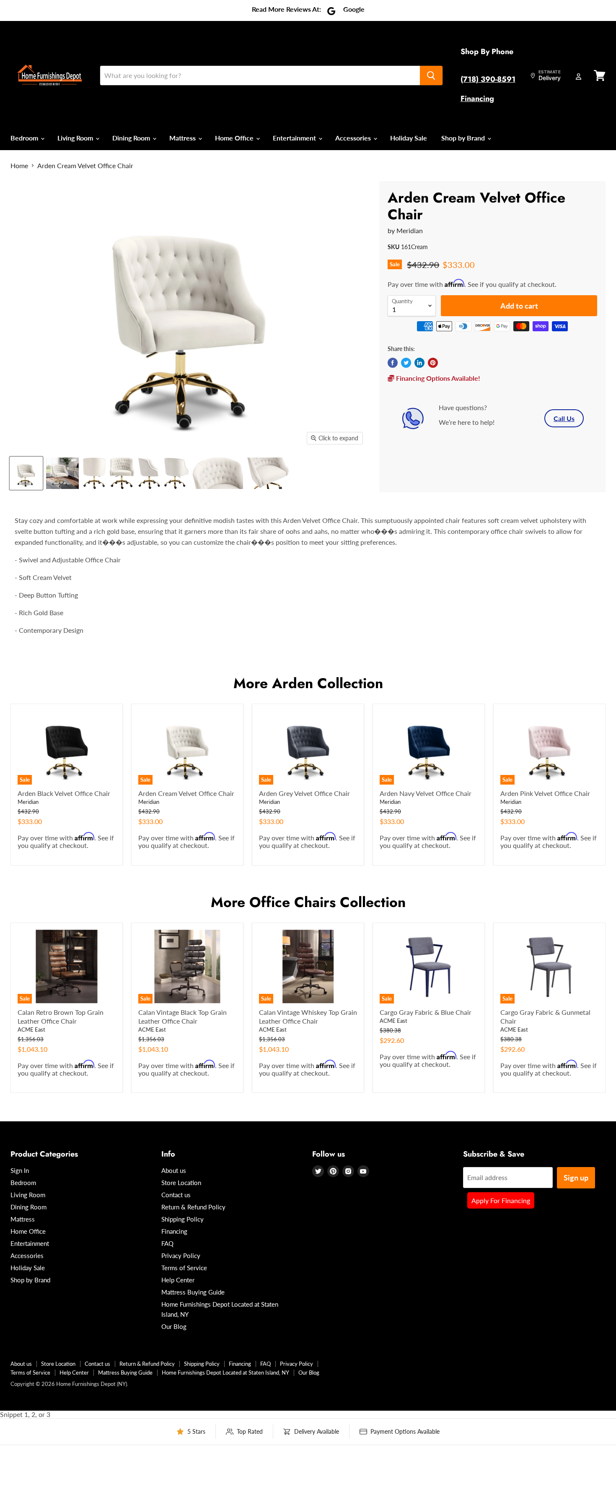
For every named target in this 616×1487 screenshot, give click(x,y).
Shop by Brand (464, 138)
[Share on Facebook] (393, 363)
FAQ (167, 1243)
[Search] (431, 75)
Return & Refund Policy (193, 1207)
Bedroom (25, 138)
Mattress (183, 138)
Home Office (235, 138)
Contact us (176, 1194)
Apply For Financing (500, 1200)
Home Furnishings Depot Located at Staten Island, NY (225, 1372)
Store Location (181, 1182)
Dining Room (132, 138)
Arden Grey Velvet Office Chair (304, 793)
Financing (477, 98)
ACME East (31, 1029)
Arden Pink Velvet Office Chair (545, 793)
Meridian (409, 230)
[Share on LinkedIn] (419, 363)
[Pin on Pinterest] (433, 363)
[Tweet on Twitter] (406, 363)
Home (19, 165)
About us (173, 1170)
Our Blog (173, 1326)
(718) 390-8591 (488, 79)
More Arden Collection (308, 683)
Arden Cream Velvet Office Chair (186, 793)
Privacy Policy (180, 1255)
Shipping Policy (182, 1219)
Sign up (576, 1177)
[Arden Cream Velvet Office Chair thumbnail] (26, 473)
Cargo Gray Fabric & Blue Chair (425, 1012)
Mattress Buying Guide (193, 1292)
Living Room (76, 138)
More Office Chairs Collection (308, 902)
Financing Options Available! (437, 378)
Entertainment (295, 138)
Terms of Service (184, 1267)
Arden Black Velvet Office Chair (64, 793)
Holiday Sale (408, 138)
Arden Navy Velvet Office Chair (425, 793)
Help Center (177, 1280)
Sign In (19, 1170)
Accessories (354, 138)
